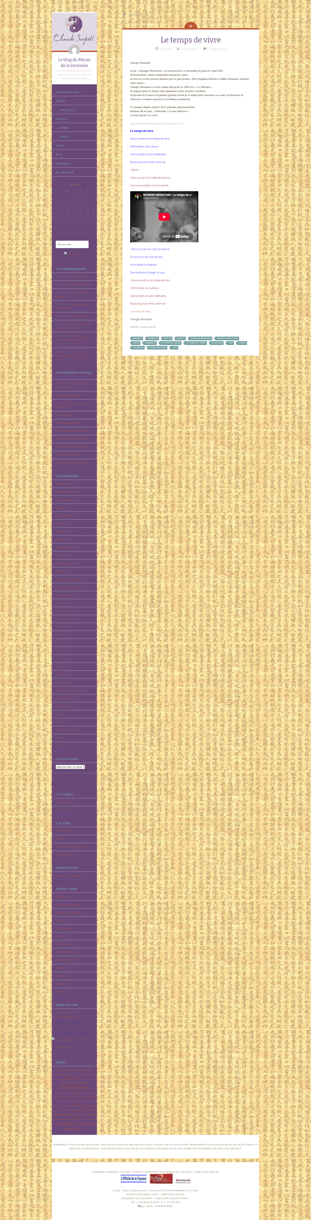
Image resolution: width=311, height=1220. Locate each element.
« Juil (54, 234)
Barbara (137, 338)
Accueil (60, 101)
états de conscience (65, 563)
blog (150, 1206)
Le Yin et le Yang (63, 415)
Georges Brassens (201, 338)
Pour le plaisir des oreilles (68, 952)
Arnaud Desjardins (65, 499)
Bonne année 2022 (80, 316)
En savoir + (63, 163)
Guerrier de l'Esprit (68, 1092)
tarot (93, 1119)
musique (66, 1110)
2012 (73, 1070)
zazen (84, 1129)
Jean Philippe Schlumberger (69, 587)
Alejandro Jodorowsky (66, 491)
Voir (58, 738)
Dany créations (63, 896)
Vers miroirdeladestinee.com (66, 1016)
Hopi (54, 1097)
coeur (65, 1083)
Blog (59, 154)
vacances (79, 1124)
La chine (60, 602)
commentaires (164, 1206)
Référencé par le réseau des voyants (169, 1171)
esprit (84, 1087)
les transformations (68, 1105)
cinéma (92, 1078)
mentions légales (173, 1194)
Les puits (60, 626)
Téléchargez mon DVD (66, 854)
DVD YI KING (61, 555)
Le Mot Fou (61, 936)
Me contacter (65, 172)
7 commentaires (217, 49)
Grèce (136, 343)
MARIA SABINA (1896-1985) (78, 284)
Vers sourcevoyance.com (64, 1012)
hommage (89, 1092)
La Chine (81, 1096)
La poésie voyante (68, 1101)
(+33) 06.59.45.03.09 (67, 92)
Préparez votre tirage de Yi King (71, 846)
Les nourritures (63, 618)
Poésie (59, 666)
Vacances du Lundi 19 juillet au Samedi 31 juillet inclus (72, 340)
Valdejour (60, 991)
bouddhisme (71, 1074)
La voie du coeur (170, 343)
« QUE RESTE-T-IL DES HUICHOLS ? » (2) (74, 462)
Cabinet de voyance (65, 802)
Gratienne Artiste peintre (68, 904)
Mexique (60, 634)
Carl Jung (60, 507)
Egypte (181, 338)
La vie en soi (62, 920)
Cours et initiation (64, 830)
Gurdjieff (60, 571)
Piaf (230, 343)
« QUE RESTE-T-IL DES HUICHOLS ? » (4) (74, 439)
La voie (79, 1101)
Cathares (60, 523)
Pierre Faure (62, 658)
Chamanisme (62, 531)
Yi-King (64, 127)
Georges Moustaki (227, 338)
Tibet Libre (61, 968)
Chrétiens (60, 539)
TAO (88, 1119)
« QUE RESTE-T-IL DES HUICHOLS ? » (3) (74, 446)
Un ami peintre (63, 975)
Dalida (167, 338)
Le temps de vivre (191, 40)
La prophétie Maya (65, 610)
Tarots (64, 136)
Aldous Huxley (62, 483)
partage (72, 1115)
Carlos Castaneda (64, 515)
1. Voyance (63, 1070)
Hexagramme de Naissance (69, 579)
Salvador (138, 347)
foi (91, 1088)
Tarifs (60, 145)
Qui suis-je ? (67, 109)
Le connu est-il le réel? (79, 276)
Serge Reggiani (158, 347)
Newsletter (61, 642)
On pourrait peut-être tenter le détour (74, 431)
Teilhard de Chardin (65, 730)
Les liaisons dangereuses (68, 423)
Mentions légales (207, 1171)
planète (81, 1115)
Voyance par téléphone (67, 810)
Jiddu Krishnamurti (64, 595)
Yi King (59, 746)
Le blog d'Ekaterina (65, 928)
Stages (59, 714)
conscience (68, 1087)
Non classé (61, 650)
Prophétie (56, 1119)
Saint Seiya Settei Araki (67, 960)
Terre (55, 1124)
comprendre (79, 1083)
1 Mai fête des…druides (67, 454)
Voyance (61, 118)
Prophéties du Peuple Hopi (69, 690)
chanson (73, 1078)
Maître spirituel (86, 1105)
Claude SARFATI (189, 49)
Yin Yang (75, 1128)
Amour (80, 1070)
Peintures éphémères (66, 944)
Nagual (75, 1110)
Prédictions (61, 674)
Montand (217, 343)
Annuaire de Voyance (62, 1047)
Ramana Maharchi (64, 698)
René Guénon (62, 706)
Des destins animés (65, 547)
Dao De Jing (61, 838)
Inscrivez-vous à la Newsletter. (70, 875)
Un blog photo (62, 983)
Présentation (62, 682)
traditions (66, 1123)
